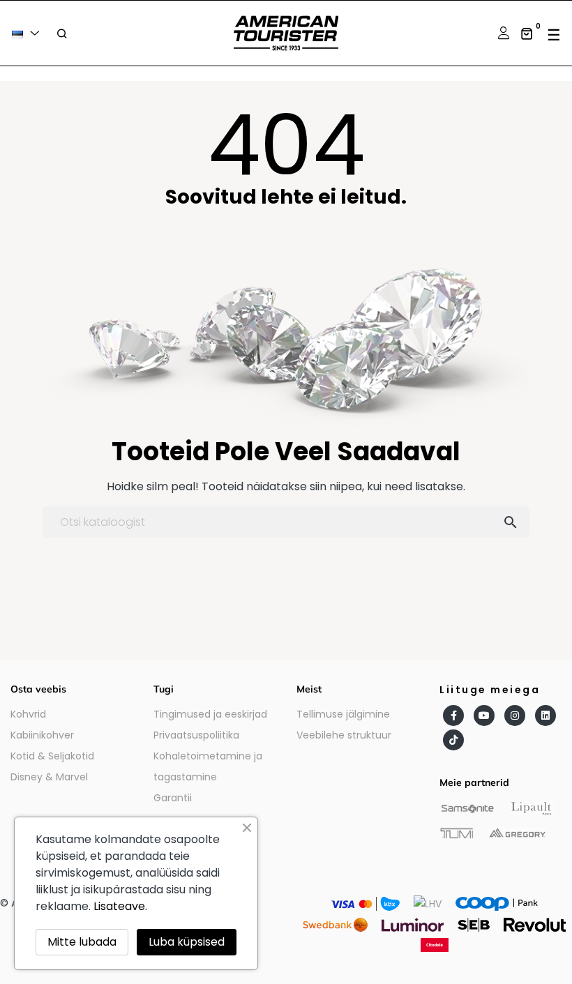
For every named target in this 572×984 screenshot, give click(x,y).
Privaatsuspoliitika (196, 735)
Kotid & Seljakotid (52, 756)
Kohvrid (28, 714)
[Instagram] (514, 715)
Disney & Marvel (49, 777)
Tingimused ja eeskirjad (210, 714)
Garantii (172, 798)
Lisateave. (120, 906)
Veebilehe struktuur (343, 735)
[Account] (502, 33)
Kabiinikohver (42, 735)
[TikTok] (453, 739)
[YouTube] (484, 715)
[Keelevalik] (27, 33)
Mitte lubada (81, 942)
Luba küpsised (187, 942)
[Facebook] (453, 715)
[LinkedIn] (545, 715)
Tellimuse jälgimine (343, 714)
